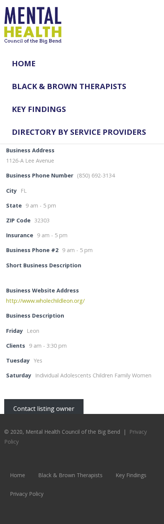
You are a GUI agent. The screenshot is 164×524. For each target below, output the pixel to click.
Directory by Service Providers (79, 132)
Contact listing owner (43, 408)
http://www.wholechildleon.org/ (45, 300)
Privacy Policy (26, 493)
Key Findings (39, 109)
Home (23, 63)
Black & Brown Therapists (69, 86)
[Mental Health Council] (32, 48)
